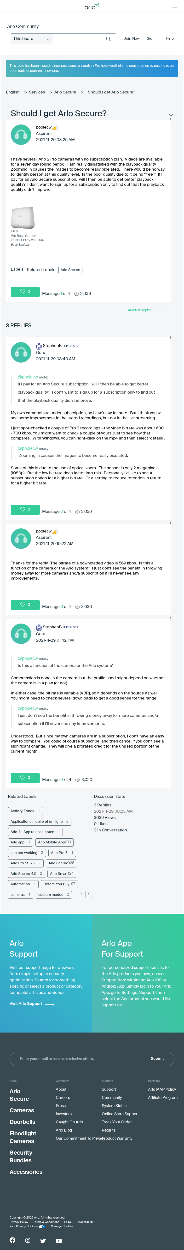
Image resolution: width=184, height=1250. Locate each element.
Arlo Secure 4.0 (23, 874)
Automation (20, 884)
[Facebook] (12, 1240)
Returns (108, 1130)
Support (109, 1090)
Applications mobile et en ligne (37, 821)
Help (170, 38)
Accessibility (85, 1222)
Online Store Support (120, 1114)
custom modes (50, 895)
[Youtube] (59, 1241)
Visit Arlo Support (26, 1004)
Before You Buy (56, 884)
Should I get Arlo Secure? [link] (111, 92)
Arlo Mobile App (51, 842)
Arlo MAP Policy (162, 1090)
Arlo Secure (65, 92)
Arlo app (17, 842)
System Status (114, 1106)
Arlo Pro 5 (59, 853)
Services (37, 92)
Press (61, 1106)
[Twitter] (43, 1241)
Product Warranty (117, 1139)
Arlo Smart (59, 874)
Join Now (132, 38)
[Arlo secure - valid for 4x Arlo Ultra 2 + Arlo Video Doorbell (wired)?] (158, 310)
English (13, 92)
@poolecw (28, 377)
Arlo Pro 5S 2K (23, 863)
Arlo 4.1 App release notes (32, 832)
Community (112, 1098)
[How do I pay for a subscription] (166, 310)
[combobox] (84, 38)
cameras (18, 895)
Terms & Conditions (46, 1222)
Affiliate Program (163, 1098)
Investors (64, 1114)
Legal (68, 1222)
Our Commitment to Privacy (80, 1139)
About (61, 1090)
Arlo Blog (64, 1130)
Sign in (153, 38)
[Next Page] (89, 894)
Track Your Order (117, 1122)
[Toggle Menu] (174, 6)
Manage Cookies (62, 1226)
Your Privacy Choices (24, 1226)
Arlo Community (23, 27)
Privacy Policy (19, 1222)
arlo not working (24, 853)
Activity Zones (22, 811)
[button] (170, 120)
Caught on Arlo (69, 1122)
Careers (63, 1098)
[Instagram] (27, 1240)
